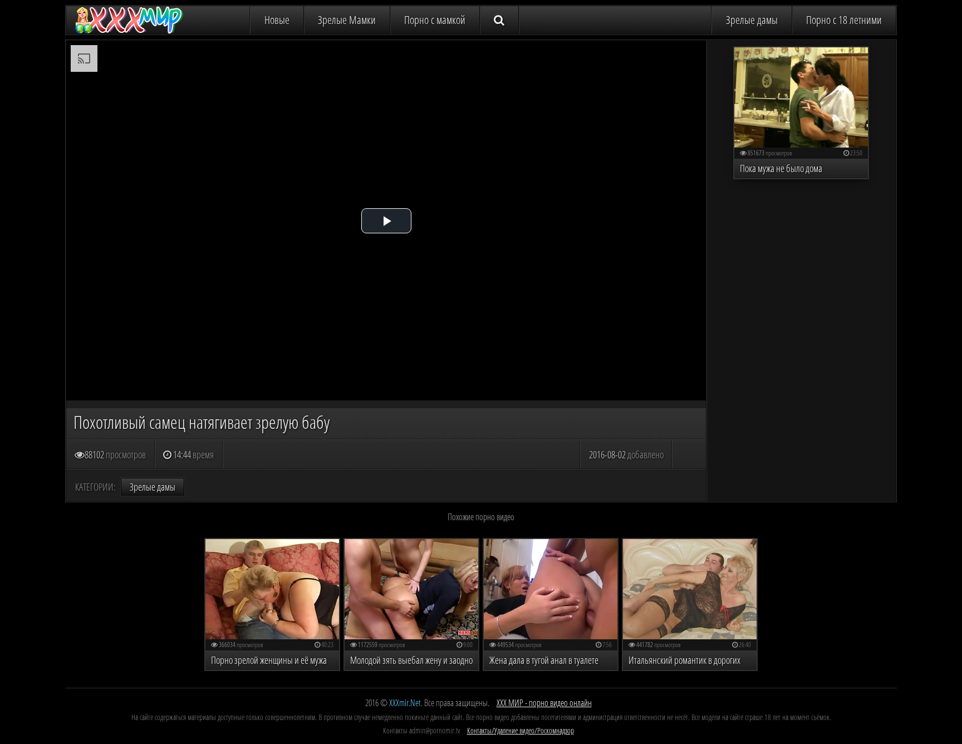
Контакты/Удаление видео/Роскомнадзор (520, 730)
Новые (276, 19)
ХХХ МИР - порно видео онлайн (544, 703)
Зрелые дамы (752, 19)
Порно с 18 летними (844, 19)
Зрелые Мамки (347, 19)
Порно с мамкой (434, 19)
